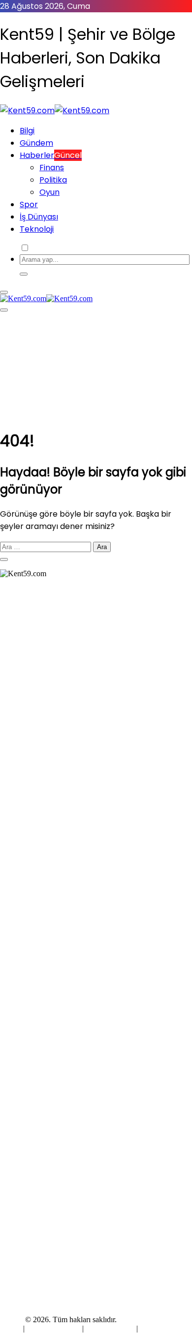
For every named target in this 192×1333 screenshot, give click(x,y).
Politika (53, 180)
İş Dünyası (39, 216)
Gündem (36, 143)
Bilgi (27, 130)
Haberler (51, 155)
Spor (29, 204)
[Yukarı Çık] (4, 559)
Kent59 (11, 1319)
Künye (11, 1328)
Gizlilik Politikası (54, 1328)
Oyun (49, 192)
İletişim (151, 1328)
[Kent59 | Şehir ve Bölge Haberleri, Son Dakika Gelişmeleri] (54, 110)
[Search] (24, 274)
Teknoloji (37, 229)
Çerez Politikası (110, 1328)
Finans (51, 167)
